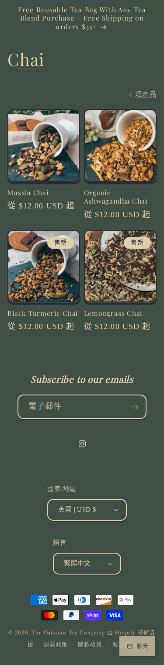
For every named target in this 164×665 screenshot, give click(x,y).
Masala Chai (28, 192)
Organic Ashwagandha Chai (116, 196)
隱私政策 (90, 644)
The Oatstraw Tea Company (68, 633)
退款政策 (56, 644)
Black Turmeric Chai (42, 313)
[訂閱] (134, 407)
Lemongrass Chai (113, 313)
